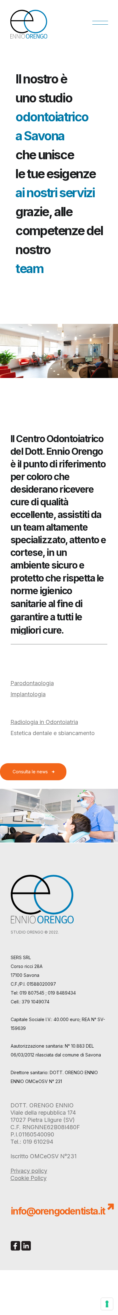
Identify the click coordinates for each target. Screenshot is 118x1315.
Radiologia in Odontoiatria (44, 722)
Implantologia (28, 694)
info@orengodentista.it (58, 1211)
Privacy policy (28, 1170)
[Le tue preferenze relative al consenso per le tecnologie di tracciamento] (107, 1304)
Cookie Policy (28, 1178)
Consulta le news (30, 771)
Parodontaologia (32, 683)
